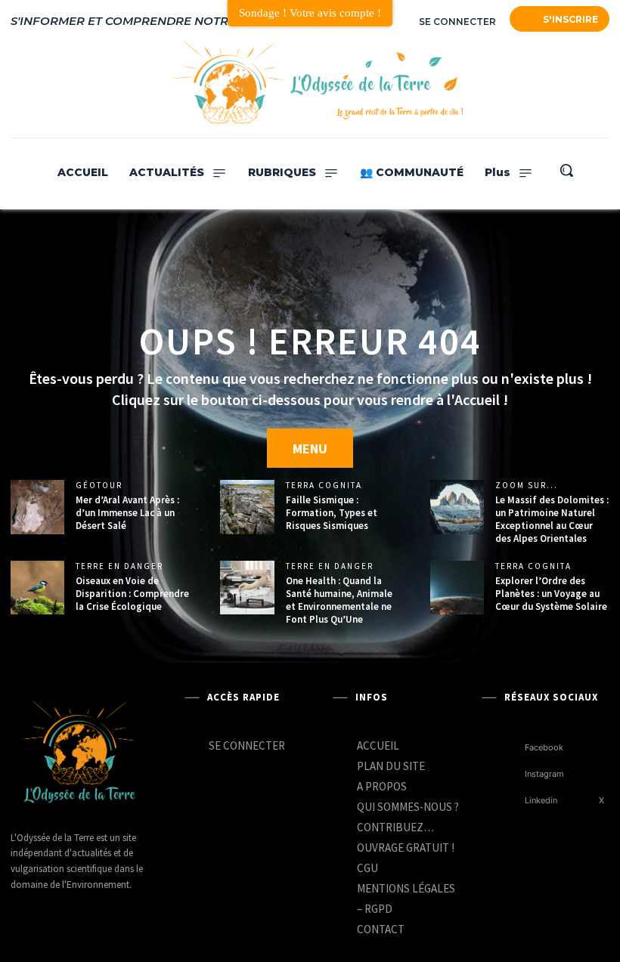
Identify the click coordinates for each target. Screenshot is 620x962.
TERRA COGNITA (324, 485)
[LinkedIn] (542, 83)
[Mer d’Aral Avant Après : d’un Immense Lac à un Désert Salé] (37, 507)
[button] (566, 170)
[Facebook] (516, 83)
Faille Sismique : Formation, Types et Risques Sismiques (331, 512)
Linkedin (541, 800)
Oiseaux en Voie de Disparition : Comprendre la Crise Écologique (132, 593)
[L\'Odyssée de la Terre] (79, 753)
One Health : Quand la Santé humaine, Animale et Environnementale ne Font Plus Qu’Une (339, 600)
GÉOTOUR (99, 485)
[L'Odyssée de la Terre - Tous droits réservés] (317, 83)
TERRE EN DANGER (119, 566)
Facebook (544, 747)
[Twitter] (569, 83)
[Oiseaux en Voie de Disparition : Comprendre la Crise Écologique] (37, 587)
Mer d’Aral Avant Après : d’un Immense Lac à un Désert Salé (127, 512)
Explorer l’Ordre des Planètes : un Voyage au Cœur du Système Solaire (551, 593)
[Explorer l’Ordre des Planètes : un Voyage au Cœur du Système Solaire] (457, 587)
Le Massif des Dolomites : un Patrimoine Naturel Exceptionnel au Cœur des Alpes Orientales (552, 519)
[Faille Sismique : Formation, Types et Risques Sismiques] (247, 507)
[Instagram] (596, 83)
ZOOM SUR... (526, 485)
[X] (583, 801)
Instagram (544, 774)
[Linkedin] (509, 801)
